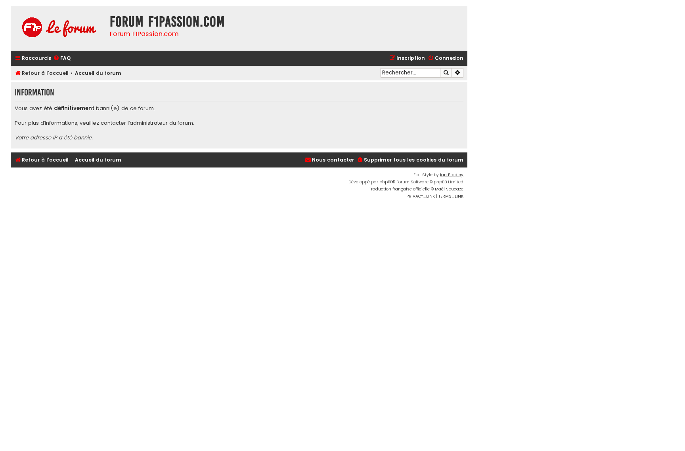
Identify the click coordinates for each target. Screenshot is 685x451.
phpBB (385, 182)
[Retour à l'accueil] (58, 28)
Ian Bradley (451, 175)
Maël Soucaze (449, 189)
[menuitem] (62, 58)
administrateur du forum (161, 123)
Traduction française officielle (399, 189)
